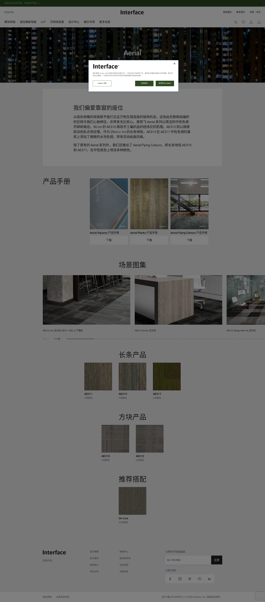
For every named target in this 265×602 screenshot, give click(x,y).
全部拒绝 (144, 83)
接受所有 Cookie (165, 83)
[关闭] (174, 64)
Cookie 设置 (102, 83)
